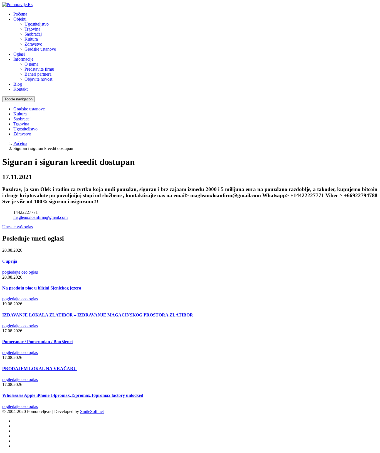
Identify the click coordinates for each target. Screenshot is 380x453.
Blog (17, 84)
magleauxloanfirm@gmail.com (40, 217)
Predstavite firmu (39, 69)
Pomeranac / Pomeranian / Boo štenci (37, 341)
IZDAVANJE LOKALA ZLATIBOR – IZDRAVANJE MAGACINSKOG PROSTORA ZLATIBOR (97, 315)
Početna (20, 14)
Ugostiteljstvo (36, 24)
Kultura (31, 39)
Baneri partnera (37, 74)
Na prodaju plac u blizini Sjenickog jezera (41, 288)
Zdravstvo (33, 44)
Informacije (23, 59)
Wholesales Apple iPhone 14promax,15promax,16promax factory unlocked (72, 395)
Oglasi (19, 54)
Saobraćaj (33, 34)
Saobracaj (22, 119)
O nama (31, 64)
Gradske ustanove (40, 49)
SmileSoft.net (92, 411)
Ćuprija (9, 261)
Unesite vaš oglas (17, 226)
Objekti (19, 19)
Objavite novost (38, 79)
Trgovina (32, 29)
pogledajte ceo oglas (20, 272)
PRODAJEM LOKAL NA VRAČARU (39, 368)
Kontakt (20, 89)
